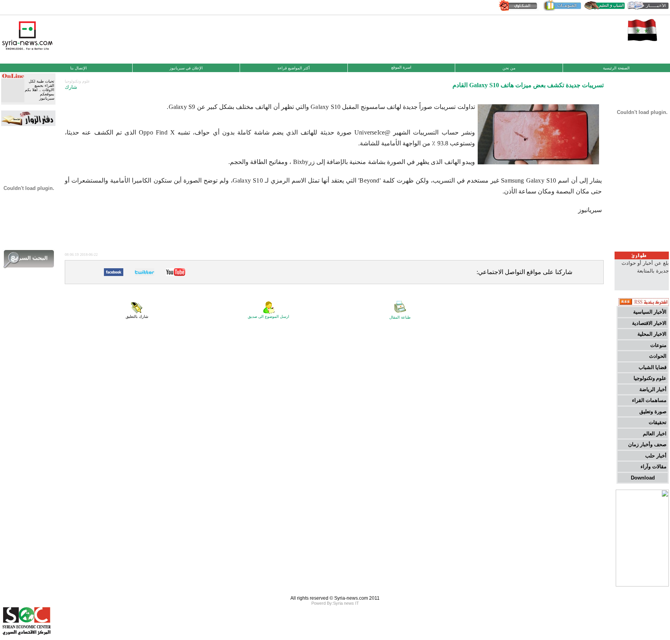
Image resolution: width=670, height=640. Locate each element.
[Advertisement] (335, 38)
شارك (71, 87)
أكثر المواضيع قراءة (294, 68)
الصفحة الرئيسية (616, 68)
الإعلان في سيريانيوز (186, 68)
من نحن (508, 68)
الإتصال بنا (78, 68)
